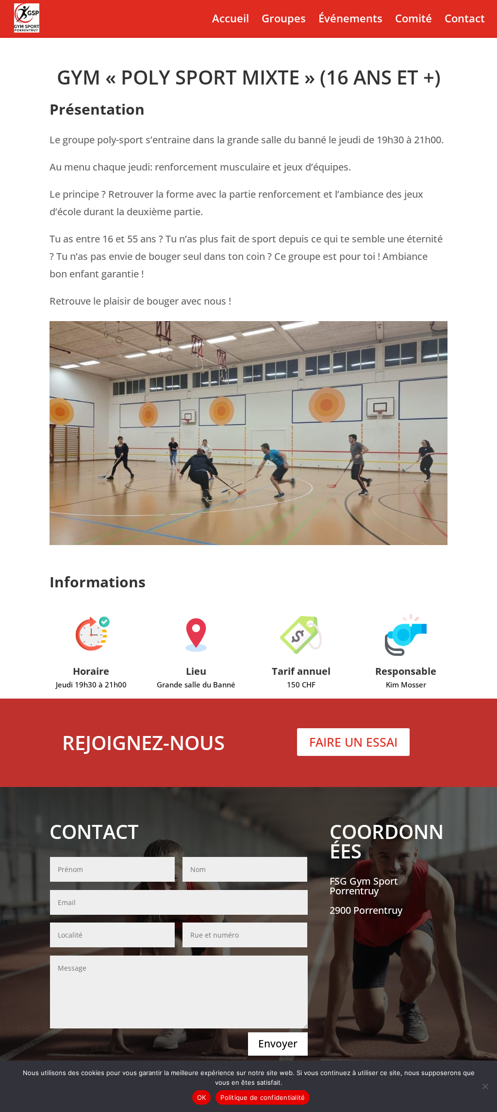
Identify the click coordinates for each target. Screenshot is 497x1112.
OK (201, 1097)
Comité (413, 20)
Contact (465, 20)
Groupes (284, 20)
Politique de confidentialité (262, 1097)
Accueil (230, 20)
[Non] (485, 1086)
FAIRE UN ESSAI (353, 742)
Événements (350, 20)
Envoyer (278, 1043)
